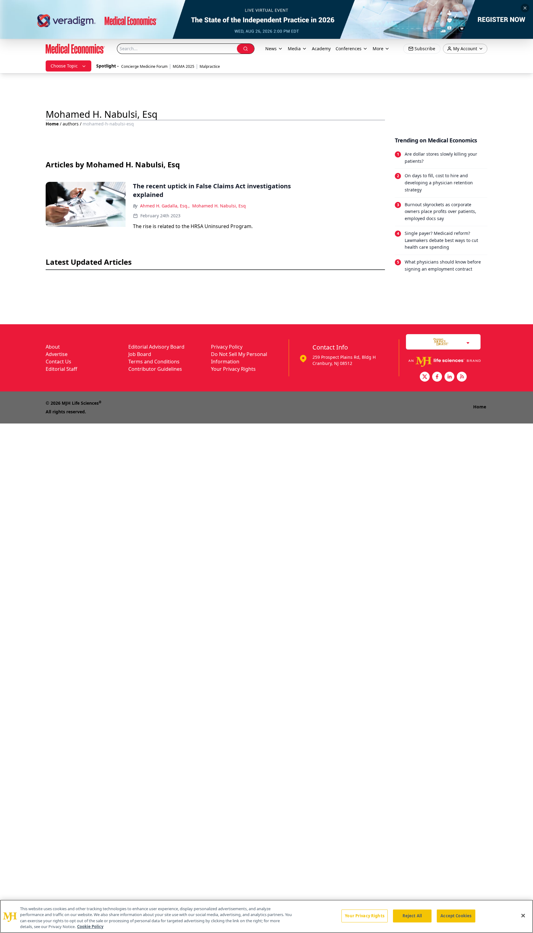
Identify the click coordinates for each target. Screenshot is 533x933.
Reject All (412, 916)
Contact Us (58, 361)
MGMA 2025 (183, 66)
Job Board (139, 354)
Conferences (349, 48)
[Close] (523, 915)
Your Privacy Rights (233, 369)
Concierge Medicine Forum (144, 66)
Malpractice (210, 66)
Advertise (57, 354)
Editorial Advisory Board (156, 346)
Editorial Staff (61, 369)
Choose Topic (64, 66)
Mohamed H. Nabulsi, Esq (219, 206)
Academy (321, 48)
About (53, 346)
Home (52, 124)
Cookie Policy (90, 926)
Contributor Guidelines (155, 369)
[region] (266, 916)
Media (294, 48)
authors (71, 124)
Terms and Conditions (154, 361)
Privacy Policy (226, 346)
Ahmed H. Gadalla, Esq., (165, 206)
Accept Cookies (455, 916)
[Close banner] (525, 8)
